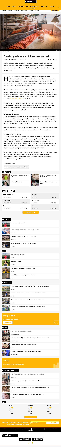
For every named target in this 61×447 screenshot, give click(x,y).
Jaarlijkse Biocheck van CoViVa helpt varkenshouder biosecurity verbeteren (30, 387)
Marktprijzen (8, 191)
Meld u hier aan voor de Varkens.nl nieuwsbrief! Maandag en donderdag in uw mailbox (15, 423)
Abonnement (27, 429)
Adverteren (36, 429)
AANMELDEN (53, 423)
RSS (42, 429)
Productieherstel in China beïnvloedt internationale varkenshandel (28, 374)
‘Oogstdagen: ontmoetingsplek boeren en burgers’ (24, 268)
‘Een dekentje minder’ (16, 261)
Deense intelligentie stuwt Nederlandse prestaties (24, 243)
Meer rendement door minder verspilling (21, 331)
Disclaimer (30, 431)
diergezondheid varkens (20, 167)
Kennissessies (44, 6)
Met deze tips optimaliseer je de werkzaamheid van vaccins (26, 351)
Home (8, 6)
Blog (27, 6)
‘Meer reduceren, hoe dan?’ (17, 223)
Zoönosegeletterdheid (16, 182)
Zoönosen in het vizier (16, 99)
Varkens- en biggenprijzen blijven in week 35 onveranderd (25, 381)
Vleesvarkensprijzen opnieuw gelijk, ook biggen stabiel (25, 229)
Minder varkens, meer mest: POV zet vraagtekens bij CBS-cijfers (27, 394)
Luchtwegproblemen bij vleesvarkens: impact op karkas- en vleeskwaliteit (30, 338)
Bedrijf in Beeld (34, 6)
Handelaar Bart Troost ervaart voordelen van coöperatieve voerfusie (28, 293)
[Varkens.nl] (30, 435)
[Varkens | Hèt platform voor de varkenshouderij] (30, 1)
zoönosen (7, 167)
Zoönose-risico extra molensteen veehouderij (48, 182)
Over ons (4, 429)
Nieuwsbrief (32, 8)
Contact (12, 429)
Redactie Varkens (12, 59)
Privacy (48, 429)
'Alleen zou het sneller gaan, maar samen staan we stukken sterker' (28, 306)
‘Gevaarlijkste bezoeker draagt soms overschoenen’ (24, 275)
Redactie (19, 429)
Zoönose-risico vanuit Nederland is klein (20, 175)
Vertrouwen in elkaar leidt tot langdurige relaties (23, 236)
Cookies (54, 429)
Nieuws (14, 6)
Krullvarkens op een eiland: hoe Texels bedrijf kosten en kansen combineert (30, 286)
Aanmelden (7, 323)
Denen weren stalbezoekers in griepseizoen (48, 175)
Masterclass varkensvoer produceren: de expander (23, 344)
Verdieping (21, 6)
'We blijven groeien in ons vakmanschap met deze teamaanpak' (27, 300)
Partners (52, 6)
